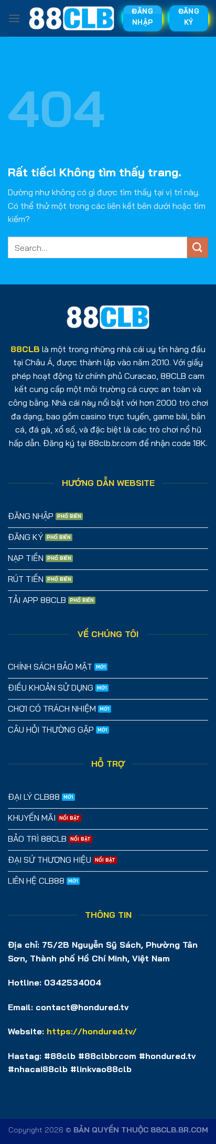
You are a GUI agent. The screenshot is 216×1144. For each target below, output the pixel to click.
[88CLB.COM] (71, 18)
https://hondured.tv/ (92, 1031)
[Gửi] (197, 247)
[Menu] (14, 18)
